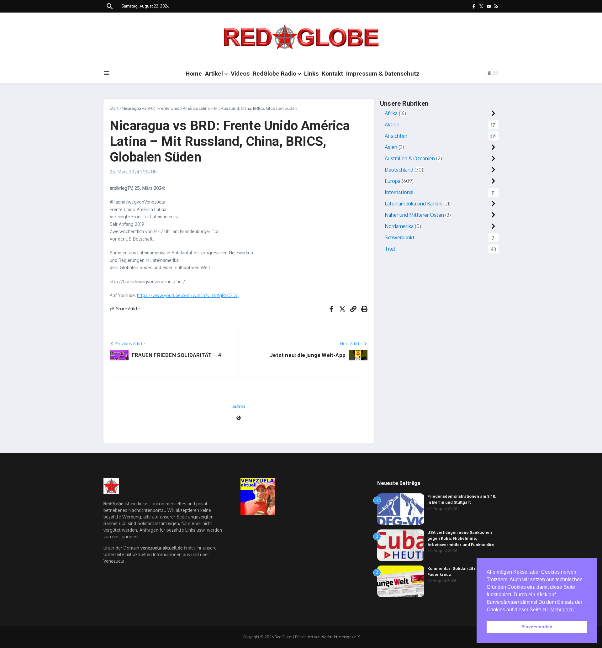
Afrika (391, 113)
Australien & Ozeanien (410, 158)
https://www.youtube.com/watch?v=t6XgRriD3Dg (188, 295)
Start (114, 108)
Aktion (392, 124)
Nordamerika (399, 226)
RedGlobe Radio (274, 73)
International (399, 192)
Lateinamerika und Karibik (413, 203)
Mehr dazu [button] (562, 609)
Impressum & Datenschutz (383, 73)
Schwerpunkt (400, 237)
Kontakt (332, 73)
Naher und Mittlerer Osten (414, 215)
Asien (391, 147)
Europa (392, 181)
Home (194, 73)
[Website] (238, 418)
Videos (240, 73)
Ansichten (396, 136)
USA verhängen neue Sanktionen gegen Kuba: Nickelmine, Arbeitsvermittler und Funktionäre (460, 538)
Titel (390, 249)
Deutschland (399, 170)
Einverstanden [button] (536, 626)
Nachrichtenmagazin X (340, 637)
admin (238, 406)
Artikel (214, 73)
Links (311, 73)
